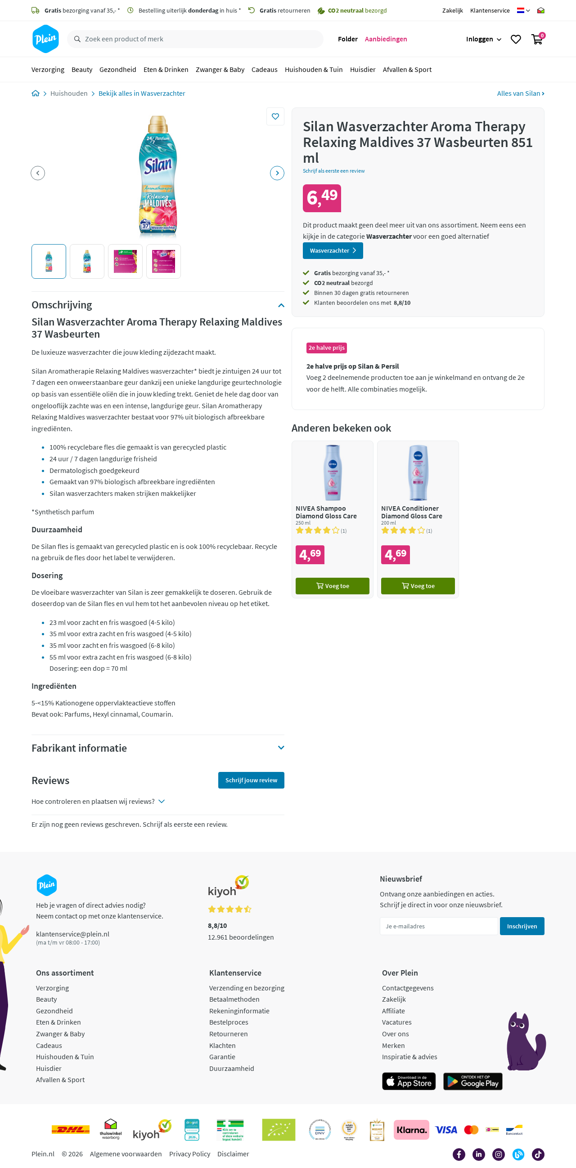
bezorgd (343, 283)
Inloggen (479, 38)
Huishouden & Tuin (314, 69)
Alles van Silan (519, 93)
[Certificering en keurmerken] (278, 1130)
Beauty (82, 69)
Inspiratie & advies (409, 1056)
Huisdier (363, 69)
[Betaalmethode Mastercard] (471, 1130)
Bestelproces (228, 1021)
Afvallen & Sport (407, 69)
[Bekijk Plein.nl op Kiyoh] (152, 1130)
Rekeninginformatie (239, 1010)
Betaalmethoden (234, 998)
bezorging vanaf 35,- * (82, 10)
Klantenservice (490, 10)
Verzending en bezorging (246, 987)
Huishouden (69, 93)
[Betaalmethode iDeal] (492, 1130)
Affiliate (393, 1010)
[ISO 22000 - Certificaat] (320, 1130)
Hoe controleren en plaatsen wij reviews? (93, 801)
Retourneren (228, 1033)
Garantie (222, 1056)
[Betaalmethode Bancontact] (514, 1130)
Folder (348, 38)
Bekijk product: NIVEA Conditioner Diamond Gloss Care (418, 519)
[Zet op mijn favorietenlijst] (275, 116)
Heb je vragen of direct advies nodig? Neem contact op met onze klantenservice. (99, 910)
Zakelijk (452, 10)
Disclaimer (233, 1153)
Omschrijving (62, 305)
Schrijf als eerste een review (334, 170)
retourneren (285, 10)
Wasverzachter (163, 93)
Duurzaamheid (231, 1068)
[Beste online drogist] (349, 1130)
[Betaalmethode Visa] (446, 1129)
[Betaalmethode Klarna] (411, 1130)
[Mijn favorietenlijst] (516, 39)
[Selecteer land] (523, 10)
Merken (393, 1045)
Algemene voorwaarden (126, 1153)
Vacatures (397, 1021)
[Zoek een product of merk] (75, 39)
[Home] (36, 93)
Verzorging (48, 69)
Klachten (222, 1045)
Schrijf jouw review (251, 780)
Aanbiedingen (386, 38)
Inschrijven (522, 926)
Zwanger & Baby (220, 69)
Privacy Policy (189, 1153)
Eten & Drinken (166, 69)
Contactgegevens (408, 987)
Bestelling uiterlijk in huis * (189, 10)
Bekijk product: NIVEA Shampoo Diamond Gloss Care (332, 519)
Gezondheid (117, 69)
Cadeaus (265, 69)
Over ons (395, 1033)
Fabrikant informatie (79, 748)
